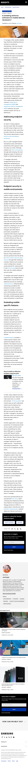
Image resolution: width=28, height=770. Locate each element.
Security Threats (16, 7)
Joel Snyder (19, 23)
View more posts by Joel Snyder (9, 593)
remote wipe (11, 268)
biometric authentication (11, 509)
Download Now (16, 388)
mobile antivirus (8, 284)
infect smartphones (17, 150)
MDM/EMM (5, 601)
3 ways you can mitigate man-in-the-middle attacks (13, 657)
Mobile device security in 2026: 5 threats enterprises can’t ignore (13, 630)
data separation (7, 598)
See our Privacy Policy (8, 550)
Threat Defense (7, 603)
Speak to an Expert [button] (9, 522)
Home (2, 7)
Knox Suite (14, 499)
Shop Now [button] (20, 522)
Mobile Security (8, 7)
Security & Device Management (17, 601)
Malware (22, 598)
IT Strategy (15, 598)
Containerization (8, 337)
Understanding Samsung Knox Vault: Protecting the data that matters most (13, 685)
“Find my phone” (16, 401)
